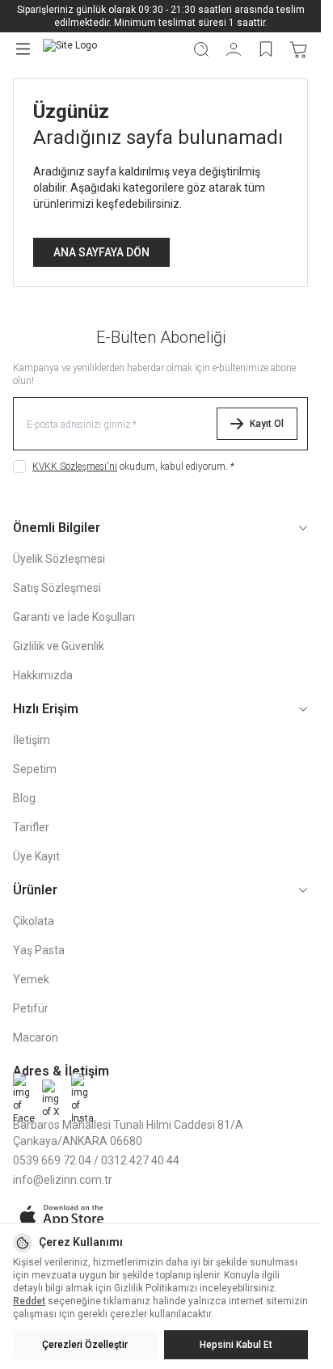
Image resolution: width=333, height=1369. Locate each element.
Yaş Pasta (39, 950)
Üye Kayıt (36, 856)
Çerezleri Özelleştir (85, 1344)
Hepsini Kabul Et (236, 1344)
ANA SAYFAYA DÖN (101, 252)
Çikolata (33, 921)
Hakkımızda (43, 675)
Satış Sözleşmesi (57, 587)
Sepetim (35, 769)
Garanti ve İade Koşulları (74, 617)
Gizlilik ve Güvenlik (58, 646)
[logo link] (111, 49)
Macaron (35, 1037)
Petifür (30, 1008)
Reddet (29, 1301)
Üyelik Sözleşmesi (59, 558)
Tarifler (31, 827)
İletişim (31, 739)
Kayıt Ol (267, 423)
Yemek (31, 979)
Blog (24, 798)
